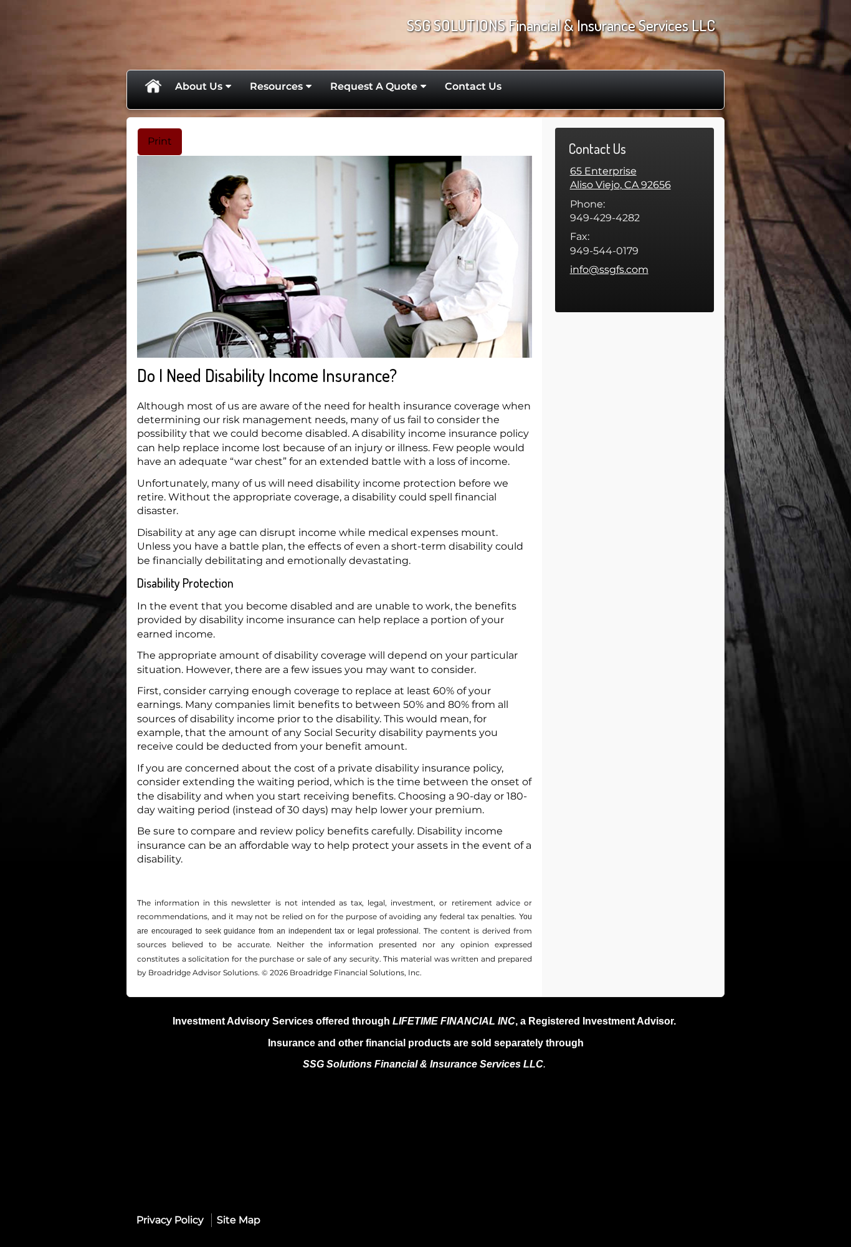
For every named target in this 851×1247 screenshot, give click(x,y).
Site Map (238, 1220)
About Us (198, 86)
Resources (276, 86)
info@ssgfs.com (609, 269)
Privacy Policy (170, 1220)
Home (153, 86)
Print (160, 141)
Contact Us (473, 86)
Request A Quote (373, 86)
